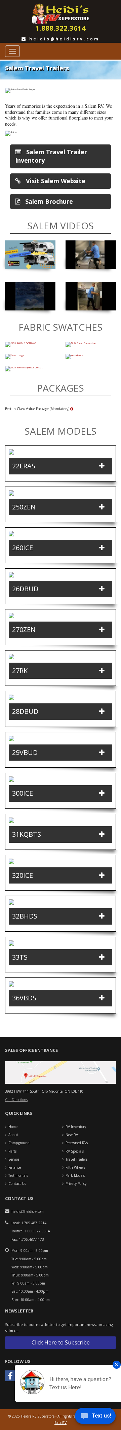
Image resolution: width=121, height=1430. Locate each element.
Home (12, 1126)
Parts (12, 1151)
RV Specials (75, 1151)
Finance (14, 1167)
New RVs (72, 1134)
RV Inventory (76, 1126)
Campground (19, 1142)
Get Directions (16, 1099)
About (13, 1134)
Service (13, 1159)
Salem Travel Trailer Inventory (51, 156)
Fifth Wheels (75, 1167)
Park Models (75, 1175)
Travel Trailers (76, 1159)
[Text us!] (95, 1417)
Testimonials (18, 1175)
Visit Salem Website (54, 181)
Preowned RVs (77, 1142)
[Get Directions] (60, 1072)
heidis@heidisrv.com (63, 39)
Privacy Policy (76, 1183)
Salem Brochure (48, 201)
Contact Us (17, 1183)
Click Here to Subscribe (61, 1342)
